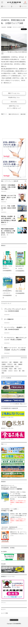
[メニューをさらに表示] (2, 2)
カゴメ (19, 368)
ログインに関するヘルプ (14, 108)
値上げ (10, 368)
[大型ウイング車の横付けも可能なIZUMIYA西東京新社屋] (14, 42)
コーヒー (10, 370)
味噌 (15, 368)
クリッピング (15, 6)
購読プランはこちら (14, 93)
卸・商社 (9, 27)
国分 (23, 370)
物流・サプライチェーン (14, 114)
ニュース (3, 27)
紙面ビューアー (6, 6)
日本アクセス (4, 362)
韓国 (3, 372)
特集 (15, 364)
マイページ (14, 620)
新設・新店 (23, 114)
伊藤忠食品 (16, 362)
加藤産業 (20, 364)
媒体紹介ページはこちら (7, 417)
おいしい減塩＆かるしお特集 (7, 366)
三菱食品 (3, 364)
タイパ (15, 370)
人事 (10, 362)
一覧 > (25, 181)
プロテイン (10, 364)
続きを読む (14, 101)
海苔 (21, 362)
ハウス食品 (4, 370)
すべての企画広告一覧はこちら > (18, 403)
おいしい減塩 (4, 368)
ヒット (17, 366)
